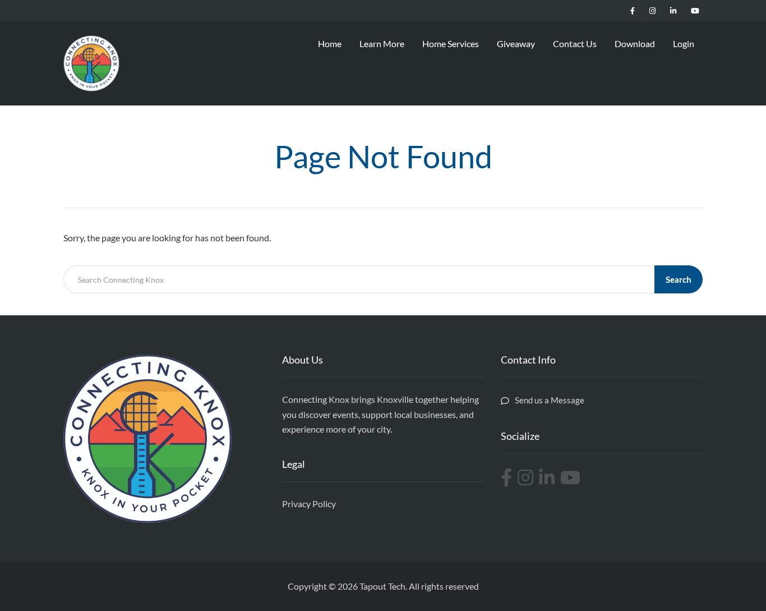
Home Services (450, 43)
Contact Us (575, 43)
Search (678, 279)
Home (330, 43)
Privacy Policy (309, 503)
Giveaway (516, 43)
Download (635, 43)
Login (683, 43)
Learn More (381, 43)
